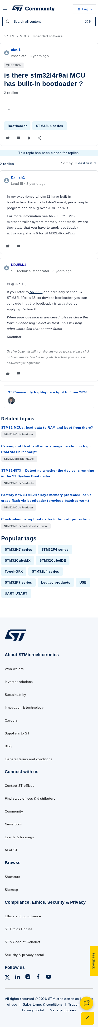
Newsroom (13, 824)
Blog (8, 746)
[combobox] (49, 21)
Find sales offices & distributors (30, 798)
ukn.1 (15, 50)
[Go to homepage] (15, 640)
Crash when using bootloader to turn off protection (45, 519)
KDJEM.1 (18, 265)
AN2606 (35, 292)
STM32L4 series (49, 126)
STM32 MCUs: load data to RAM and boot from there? (47, 427)
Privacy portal (33, 1010)
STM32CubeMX (17, 560)
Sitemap (11, 890)
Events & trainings (19, 837)
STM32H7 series (18, 549)
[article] (49, 212)
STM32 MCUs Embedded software (35, 36)
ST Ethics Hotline (18, 929)
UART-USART (16, 593)
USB (83, 582)
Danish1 (18, 177)
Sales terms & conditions (43, 1004)
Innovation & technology (24, 707)
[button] (5, 10)
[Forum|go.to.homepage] (33, 9)
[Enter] (7, 21)
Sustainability (15, 695)
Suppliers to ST (17, 733)
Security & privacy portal (24, 955)
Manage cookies (63, 1010)
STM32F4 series (55, 549)
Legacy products (55, 582)
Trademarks (78, 1004)
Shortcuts (12, 877)
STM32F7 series (18, 582)
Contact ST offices (19, 785)
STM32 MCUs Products (19, 434)
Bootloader (17, 126)
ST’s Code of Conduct (22, 942)
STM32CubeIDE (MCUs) (19, 458)
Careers (11, 720)
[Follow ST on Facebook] (38, 977)
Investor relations (19, 682)
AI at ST (11, 850)
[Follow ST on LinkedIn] (17, 977)
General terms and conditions (28, 759)
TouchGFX (14, 571)
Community (14, 811)
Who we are (14, 669)
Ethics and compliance (23, 916)
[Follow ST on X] (7, 978)
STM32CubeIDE (52, 560)
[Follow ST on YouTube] (48, 977)
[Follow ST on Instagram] (28, 977)
